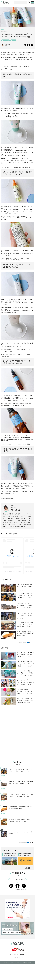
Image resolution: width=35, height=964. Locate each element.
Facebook (17, 889)
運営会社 (22, 954)
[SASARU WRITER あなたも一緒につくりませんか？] (17, 928)
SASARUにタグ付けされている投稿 (12, 571)
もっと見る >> (27, 868)
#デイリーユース (5, 40)
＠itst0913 (11, 498)
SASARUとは (13, 954)
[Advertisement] (17, 723)
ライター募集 (13, 958)
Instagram (24, 889)
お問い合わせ (22, 958)
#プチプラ (13, 40)
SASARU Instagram (9, 534)
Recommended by (23, 642)
